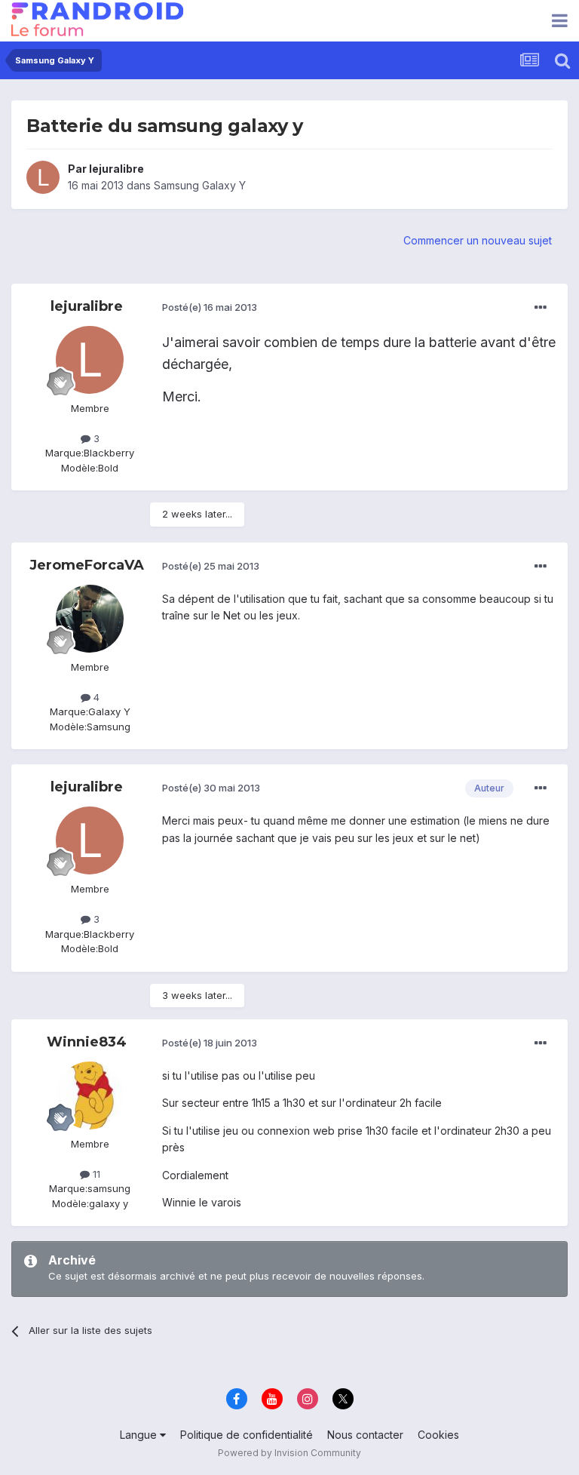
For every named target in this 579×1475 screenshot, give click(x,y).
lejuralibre (116, 168)
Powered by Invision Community (289, 1452)
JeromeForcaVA (86, 565)
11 (95, 1174)
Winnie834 (87, 1042)
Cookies (438, 1434)
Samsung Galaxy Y (200, 185)
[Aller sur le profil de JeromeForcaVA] (90, 619)
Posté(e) (209, 307)
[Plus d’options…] (540, 308)
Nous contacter (365, 1434)
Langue (140, 1434)
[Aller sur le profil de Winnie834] (90, 1095)
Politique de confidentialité (246, 1434)
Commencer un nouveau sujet (477, 240)
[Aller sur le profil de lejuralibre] (43, 177)
